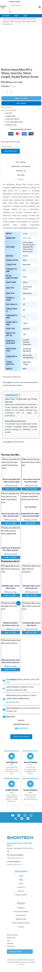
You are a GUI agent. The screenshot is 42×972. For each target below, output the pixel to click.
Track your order (21, 737)
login (9, 442)
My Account (11, 938)
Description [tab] (21, 162)
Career (21, 883)
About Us (21, 891)
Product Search (14, 1)
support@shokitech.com (15, 858)
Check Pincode (10, 151)
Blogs (21, 880)
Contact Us (21, 887)
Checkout (10, 943)
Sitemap (21, 927)
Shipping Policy (21, 919)
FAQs (21, 876)
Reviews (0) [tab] (21, 171)
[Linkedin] (18, 815)
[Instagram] (24, 815)
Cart (25, 16)
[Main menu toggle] (39, 7)
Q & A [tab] (21, 179)
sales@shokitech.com (21, 724)
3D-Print (6, 16)
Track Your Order (15, 952)
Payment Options (21, 895)
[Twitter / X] (15, 818)
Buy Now (21, 103)
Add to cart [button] (11, 489)
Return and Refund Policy (21, 923)
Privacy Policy (21, 915)
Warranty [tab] (21, 175)
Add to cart (21, 98)
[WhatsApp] (31, 815)
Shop (16, 16)
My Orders (11, 946)
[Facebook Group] (27, 818)
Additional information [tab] (21, 166)
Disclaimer (21, 908)
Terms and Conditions (21, 911)
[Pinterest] (21, 818)
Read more (31, 523)
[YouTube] (12, 815)
